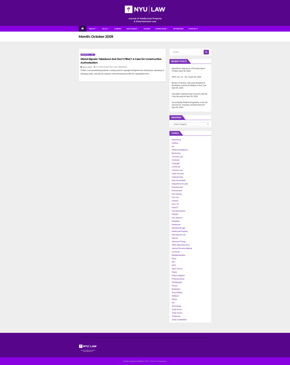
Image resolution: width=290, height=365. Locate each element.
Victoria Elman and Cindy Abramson (111, 67)
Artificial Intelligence (180, 150)
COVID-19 (176, 167)
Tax (173, 303)
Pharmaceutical (178, 279)
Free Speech (177, 218)
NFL (173, 262)
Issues (147, 29)
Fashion (175, 201)
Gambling (176, 221)
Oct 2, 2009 (87, 67)
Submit (118, 29)
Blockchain (176, 153)
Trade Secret (177, 313)
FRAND (175, 214)
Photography (177, 282)
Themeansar (162, 361)
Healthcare (176, 225)
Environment (177, 191)
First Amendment (178, 211)
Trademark (176, 316)
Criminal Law (177, 170)
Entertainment (177, 187)
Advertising (176, 140)
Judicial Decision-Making (182, 248)
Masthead (132, 29)
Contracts (175, 160)
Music (174, 258)
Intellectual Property (180, 231)
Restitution (176, 289)
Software (175, 296)
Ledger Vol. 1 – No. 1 (87, 54)
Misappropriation (178, 255)
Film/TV (175, 208)
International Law (179, 235)
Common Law (177, 157)
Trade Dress (177, 309)
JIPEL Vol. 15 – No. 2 (180, 77)
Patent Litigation (178, 275)
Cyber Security (178, 174)
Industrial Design (178, 228)
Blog (105, 29)
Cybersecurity (177, 177)
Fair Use (175, 197)
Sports (174, 299)
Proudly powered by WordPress (133, 361)
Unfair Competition (179, 320)
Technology (176, 306)
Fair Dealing (177, 194)
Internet (175, 238)
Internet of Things (179, 242)
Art (173, 146)
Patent (174, 272)
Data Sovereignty (179, 180)
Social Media (177, 292)
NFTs (174, 265)
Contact (193, 29)
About (92, 29)
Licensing (176, 252)
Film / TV (175, 204)
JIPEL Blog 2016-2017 (181, 245)
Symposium (161, 29)
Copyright (176, 163)
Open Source (177, 269)
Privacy (175, 286)
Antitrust (175, 143)
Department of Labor (180, 184)
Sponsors (178, 29)
